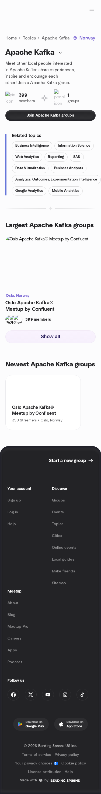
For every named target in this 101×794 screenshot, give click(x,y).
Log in (13, 512)
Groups (58, 500)
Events (58, 512)
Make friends (63, 571)
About (13, 603)
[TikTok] (82, 695)
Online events (64, 548)
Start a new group (67, 461)
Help (12, 524)
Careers (15, 638)
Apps (12, 650)
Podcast (15, 662)
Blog (11, 615)
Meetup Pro (18, 627)
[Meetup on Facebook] (13, 695)
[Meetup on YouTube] (48, 695)
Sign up (14, 500)
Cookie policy (73, 763)
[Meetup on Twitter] (31, 695)
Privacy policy (67, 755)
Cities (57, 536)
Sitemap (59, 583)
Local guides (63, 559)
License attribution (44, 772)
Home (11, 38)
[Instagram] (65, 695)
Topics (29, 38)
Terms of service (36, 755)
